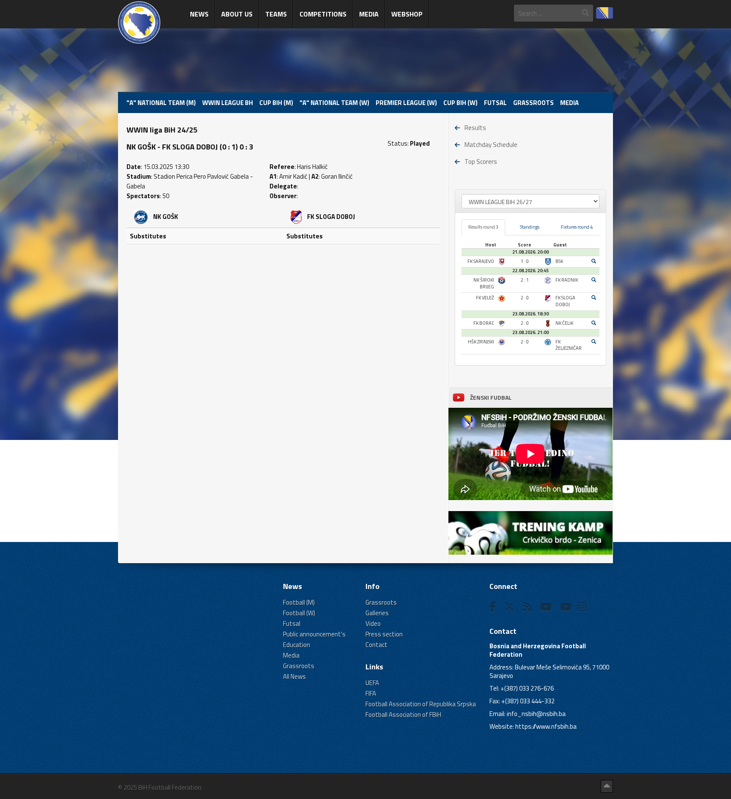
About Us (237, 14)
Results (475, 128)
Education (296, 645)
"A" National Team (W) (334, 103)
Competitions (323, 14)
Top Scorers (480, 161)
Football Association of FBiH (403, 714)
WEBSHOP (407, 14)
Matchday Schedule (490, 144)
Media (369, 14)
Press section (384, 634)
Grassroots (533, 103)
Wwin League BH (227, 103)
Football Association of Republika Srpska (421, 704)
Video (373, 623)
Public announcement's (314, 634)
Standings (529, 227)
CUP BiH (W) (460, 103)
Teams (276, 14)
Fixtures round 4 (577, 227)
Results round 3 (483, 227)
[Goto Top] (607, 786)
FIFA (371, 693)
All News (294, 676)
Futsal (495, 103)
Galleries (377, 613)
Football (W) (299, 613)
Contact (376, 645)
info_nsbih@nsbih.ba (536, 714)
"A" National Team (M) (161, 103)
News (199, 14)
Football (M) (299, 602)
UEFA (372, 683)
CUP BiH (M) (276, 103)
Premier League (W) (406, 103)
